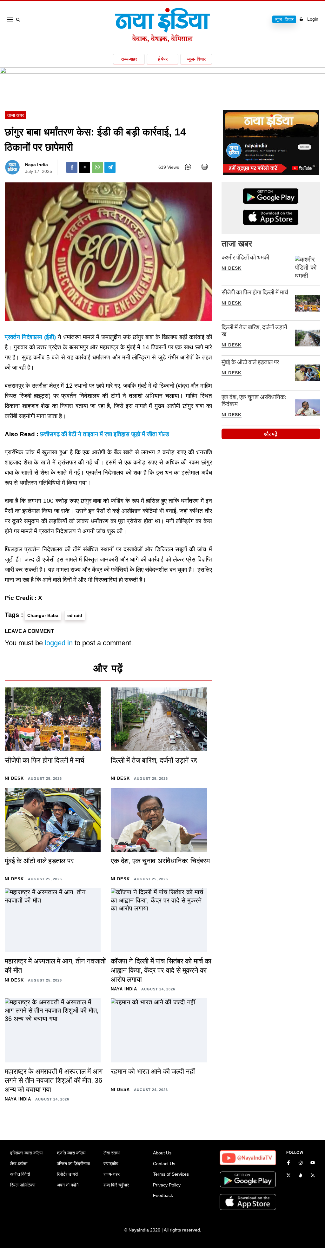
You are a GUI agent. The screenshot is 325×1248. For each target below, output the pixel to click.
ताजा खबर (15, 115)
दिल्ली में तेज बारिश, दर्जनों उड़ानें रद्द (153, 760)
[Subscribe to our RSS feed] (312, 1176)
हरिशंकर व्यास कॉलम (26, 1152)
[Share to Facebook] (71, 167)
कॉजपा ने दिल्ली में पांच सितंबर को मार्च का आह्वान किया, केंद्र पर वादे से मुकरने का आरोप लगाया (161, 970)
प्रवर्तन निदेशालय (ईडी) (30, 337)
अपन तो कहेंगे (67, 1184)
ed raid (74, 615)
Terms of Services (171, 1174)
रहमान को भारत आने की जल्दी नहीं (153, 1071)
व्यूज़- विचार (284, 19)
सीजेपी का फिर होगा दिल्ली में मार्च (255, 292)
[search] (19, 20)
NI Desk (232, 268)
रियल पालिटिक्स (22, 1184)
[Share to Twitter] (84, 167)
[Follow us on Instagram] (300, 1163)
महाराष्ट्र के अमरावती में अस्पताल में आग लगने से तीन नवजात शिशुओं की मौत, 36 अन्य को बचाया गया (53, 1080)
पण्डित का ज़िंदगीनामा (73, 1163)
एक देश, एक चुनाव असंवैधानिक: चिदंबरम (160, 861)
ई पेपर (163, 59)
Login (312, 19)
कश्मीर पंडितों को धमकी (245, 257)
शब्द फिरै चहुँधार (116, 1184)
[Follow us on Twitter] (288, 1176)
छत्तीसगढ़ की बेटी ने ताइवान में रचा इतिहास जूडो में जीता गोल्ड (104, 434)
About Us (162, 1152)
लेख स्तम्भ (111, 1152)
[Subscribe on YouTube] (312, 1163)
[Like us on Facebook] (288, 1163)
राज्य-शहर (129, 59)
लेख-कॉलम (18, 1163)
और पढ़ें (270, 434)
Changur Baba (42, 615)
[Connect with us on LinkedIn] (300, 1176)
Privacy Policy (167, 1184)
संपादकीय (110, 1163)
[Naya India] (162, 40)
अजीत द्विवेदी (20, 1174)
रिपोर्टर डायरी (67, 1174)
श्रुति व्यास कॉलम (71, 1152)
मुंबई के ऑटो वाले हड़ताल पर (250, 362)
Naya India (36, 164)
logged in (59, 643)
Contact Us (164, 1163)
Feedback (163, 1195)
